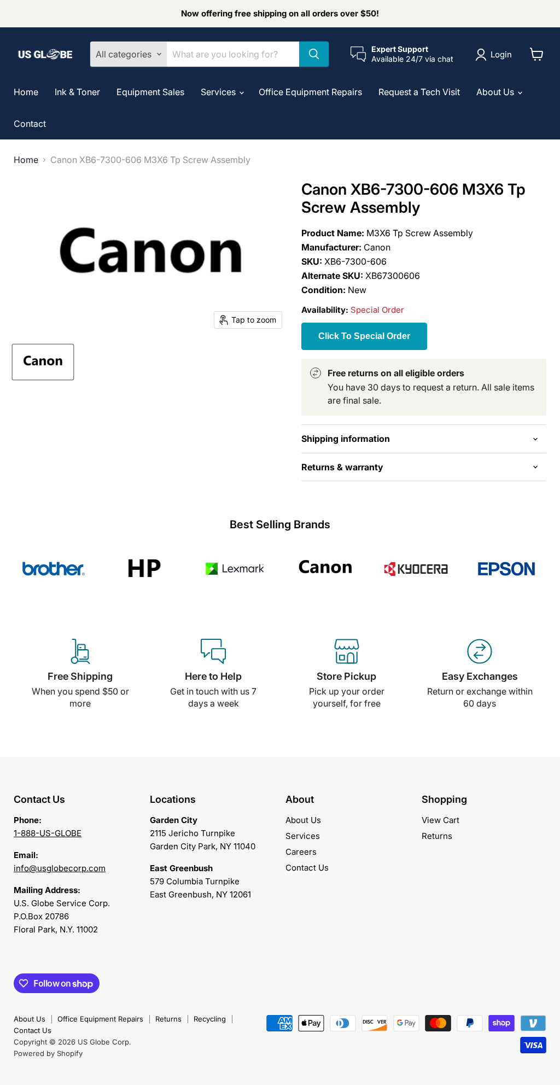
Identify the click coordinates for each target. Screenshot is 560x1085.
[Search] (314, 54)
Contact (30, 123)
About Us (496, 91)
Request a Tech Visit (419, 91)
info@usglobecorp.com (60, 868)
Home (26, 91)
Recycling (210, 1018)
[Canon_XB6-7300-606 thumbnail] (43, 362)
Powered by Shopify (48, 1053)
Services (219, 91)
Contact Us (307, 867)
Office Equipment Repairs (310, 91)
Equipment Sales (150, 91)
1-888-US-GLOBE (47, 833)
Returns (437, 836)
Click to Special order (364, 336)
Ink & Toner (77, 91)
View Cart (440, 820)
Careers (301, 852)
